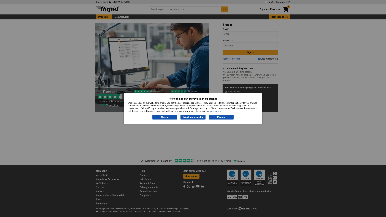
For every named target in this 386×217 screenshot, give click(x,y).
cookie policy (216, 111)
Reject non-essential (193, 117)
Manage (221, 117)
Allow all (165, 117)
